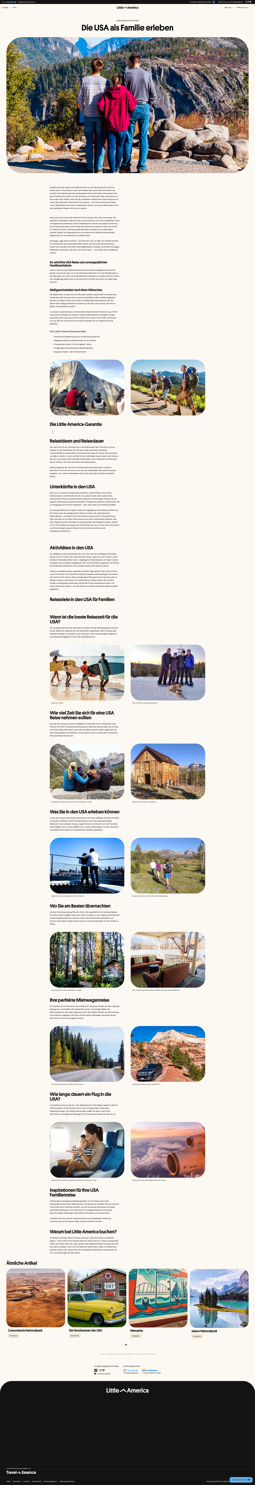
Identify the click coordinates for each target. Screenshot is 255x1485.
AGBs (8, 1481)
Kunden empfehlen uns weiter (152, 1372)
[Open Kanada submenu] (18, 1427)
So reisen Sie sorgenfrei (103, 1373)
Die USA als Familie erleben (146, 1354)
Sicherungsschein (50, 1481)
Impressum (17, 1481)
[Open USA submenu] (14, 1431)
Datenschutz (36, 1481)
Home (102, 1354)
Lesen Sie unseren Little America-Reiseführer (120, 1354)
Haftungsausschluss (66, 1481)
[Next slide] (244, 1297)
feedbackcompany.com (132, 1372)
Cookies (26, 1481)
